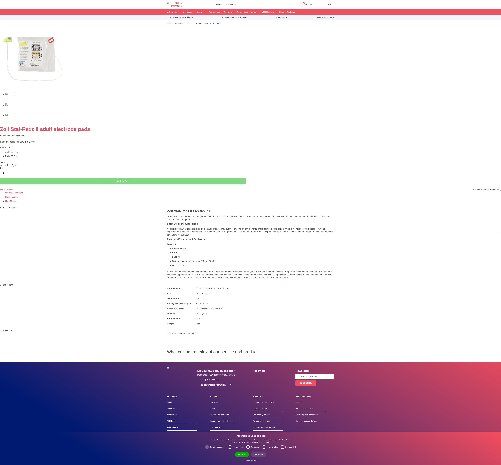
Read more (265, 442)
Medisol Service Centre (219, 415)
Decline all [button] (258, 454)
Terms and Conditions (304, 408)
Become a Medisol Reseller (264, 402)
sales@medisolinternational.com (216, 385)
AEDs (169, 402)
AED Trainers (172, 427)
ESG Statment (216, 427)
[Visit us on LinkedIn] (263, 376)
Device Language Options (306, 421)
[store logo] (174, 5)
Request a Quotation (261, 415)
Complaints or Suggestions (264, 427)
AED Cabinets (172, 421)
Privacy (298, 402)
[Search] (270, 4)
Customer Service (260, 408)
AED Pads (171, 408)
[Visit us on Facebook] (255, 376)
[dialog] (250, 448)
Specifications (11, 197)
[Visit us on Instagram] (270, 376)
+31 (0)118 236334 (210, 380)
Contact (213, 408)
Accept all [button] (242, 454)
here (286, 278)
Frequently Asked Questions (307, 415)
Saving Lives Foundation (220, 421)
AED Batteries (172, 415)
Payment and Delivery (262, 421)
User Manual (11, 201)
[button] (250, 460)
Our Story (214, 402)
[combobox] (244, 4)
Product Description (14, 193)
